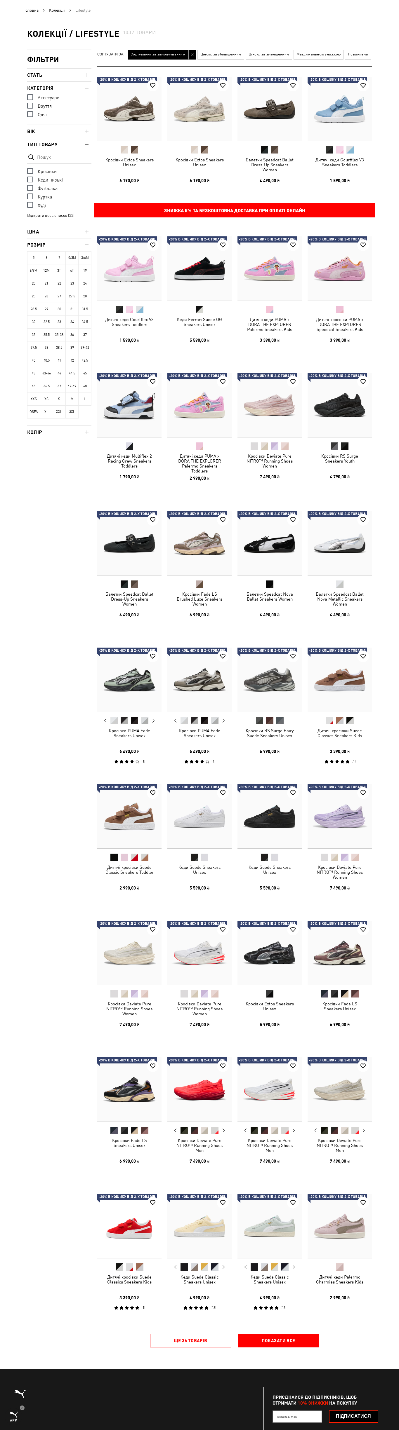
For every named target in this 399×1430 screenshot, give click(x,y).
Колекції (57, 10)
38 (46, 348)
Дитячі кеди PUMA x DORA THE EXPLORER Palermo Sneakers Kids (269, 324)
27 (59, 296)
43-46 (46, 373)
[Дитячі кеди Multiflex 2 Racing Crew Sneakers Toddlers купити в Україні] (129, 405)
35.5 (47, 335)
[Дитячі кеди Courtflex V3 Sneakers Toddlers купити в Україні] (340, 109)
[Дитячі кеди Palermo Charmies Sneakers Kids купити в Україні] (340, 1226)
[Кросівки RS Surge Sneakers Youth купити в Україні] (340, 405)
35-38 (59, 335)
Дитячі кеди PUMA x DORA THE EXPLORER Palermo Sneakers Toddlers (199, 463)
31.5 (85, 309)
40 (33, 360)
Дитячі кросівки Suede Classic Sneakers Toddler (129, 870)
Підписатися (353, 1416)
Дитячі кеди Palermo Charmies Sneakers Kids (339, 1279)
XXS (34, 399)
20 (33, 283)
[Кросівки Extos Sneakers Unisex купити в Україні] (129, 109)
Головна (31, 10)
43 (33, 373)
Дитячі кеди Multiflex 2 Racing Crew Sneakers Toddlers (129, 461)
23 (72, 283)
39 (72, 348)
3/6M (85, 258)
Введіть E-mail (287, 1416)
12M (46, 270)
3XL (72, 412)
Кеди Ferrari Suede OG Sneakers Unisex (199, 322)
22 (59, 283)
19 (85, 270)
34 (72, 322)
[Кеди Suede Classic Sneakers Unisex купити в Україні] (199, 1226)
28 (85, 296)
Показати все (278, 1340)
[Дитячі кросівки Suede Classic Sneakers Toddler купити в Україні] (129, 816)
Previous (105, 720)
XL (46, 412)
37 (85, 335)
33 (59, 322)
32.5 (47, 322)
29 (46, 309)
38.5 (59, 348)
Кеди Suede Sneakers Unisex (199, 870)
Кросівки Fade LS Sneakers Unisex (339, 1006)
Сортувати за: (110, 54)
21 (46, 283)
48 (85, 386)
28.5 (34, 309)
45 (85, 373)
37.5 (34, 348)
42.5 (85, 360)
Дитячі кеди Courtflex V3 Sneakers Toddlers (339, 162)
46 (33, 386)
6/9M (33, 270)
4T (72, 270)
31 (72, 309)
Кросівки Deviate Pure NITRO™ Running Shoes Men (199, 1145)
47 (59, 386)
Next (153, 720)
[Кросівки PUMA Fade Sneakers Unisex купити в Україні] (129, 680)
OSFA (34, 412)
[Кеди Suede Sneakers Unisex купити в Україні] (199, 816)
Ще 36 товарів (190, 1340)
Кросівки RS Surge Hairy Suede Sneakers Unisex (270, 733)
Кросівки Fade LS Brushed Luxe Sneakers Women (199, 599)
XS (46, 399)
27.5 (72, 296)
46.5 (47, 386)
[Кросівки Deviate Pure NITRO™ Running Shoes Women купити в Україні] (269, 405)
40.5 (47, 360)
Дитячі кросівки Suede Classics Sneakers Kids (340, 733)
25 (33, 296)
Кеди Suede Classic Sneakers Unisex (199, 1279)
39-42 (85, 348)
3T (59, 270)
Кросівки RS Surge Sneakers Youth (339, 458)
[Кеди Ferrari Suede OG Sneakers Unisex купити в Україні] (199, 268)
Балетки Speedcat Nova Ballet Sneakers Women (270, 596)
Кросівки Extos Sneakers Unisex (129, 162)
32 (33, 322)
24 (85, 283)
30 (59, 309)
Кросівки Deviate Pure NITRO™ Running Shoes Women (270, 461)
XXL (59, 412)
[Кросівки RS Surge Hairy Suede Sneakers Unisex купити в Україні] (269, 680)
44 (59, 373)
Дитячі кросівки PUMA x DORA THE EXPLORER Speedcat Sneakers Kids (339, 324)
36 (72, 335)
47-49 (72, 386)
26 (46, 296)
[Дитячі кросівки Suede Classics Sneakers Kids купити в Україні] (340, 680)
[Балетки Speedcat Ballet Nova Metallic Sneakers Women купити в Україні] (340, 543)
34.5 (85, 322)
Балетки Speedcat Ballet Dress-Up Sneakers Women (270, 164)
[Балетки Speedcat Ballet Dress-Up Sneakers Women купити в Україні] (269, 109)
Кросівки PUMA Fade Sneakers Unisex (129, 733)
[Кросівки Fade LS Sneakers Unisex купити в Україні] (340, 953)
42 (72, 360)
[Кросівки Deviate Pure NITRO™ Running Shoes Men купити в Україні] (199, 1089)
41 (59, 360)
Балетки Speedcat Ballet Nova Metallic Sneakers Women (340, 599)
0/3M (72, 258)
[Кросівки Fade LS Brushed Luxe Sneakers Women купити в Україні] (199, 543)
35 (33, 335)
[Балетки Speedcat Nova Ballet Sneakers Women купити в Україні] (269, 543)
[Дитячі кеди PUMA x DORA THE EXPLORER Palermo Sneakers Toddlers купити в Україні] (199, 405)
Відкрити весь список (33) (50, 215)
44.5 (72, 373)
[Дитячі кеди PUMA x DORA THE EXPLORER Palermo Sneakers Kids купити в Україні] (269, 268)
